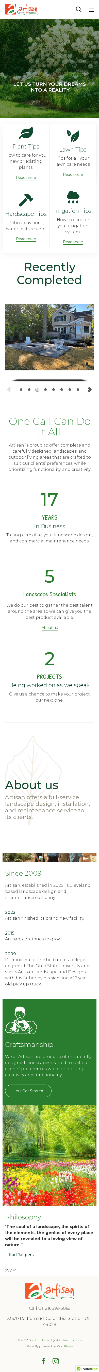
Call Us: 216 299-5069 (49, 1308)
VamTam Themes (68, 1340)
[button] (26, 177)
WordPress (65, 1346)
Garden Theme (40, 1340)
